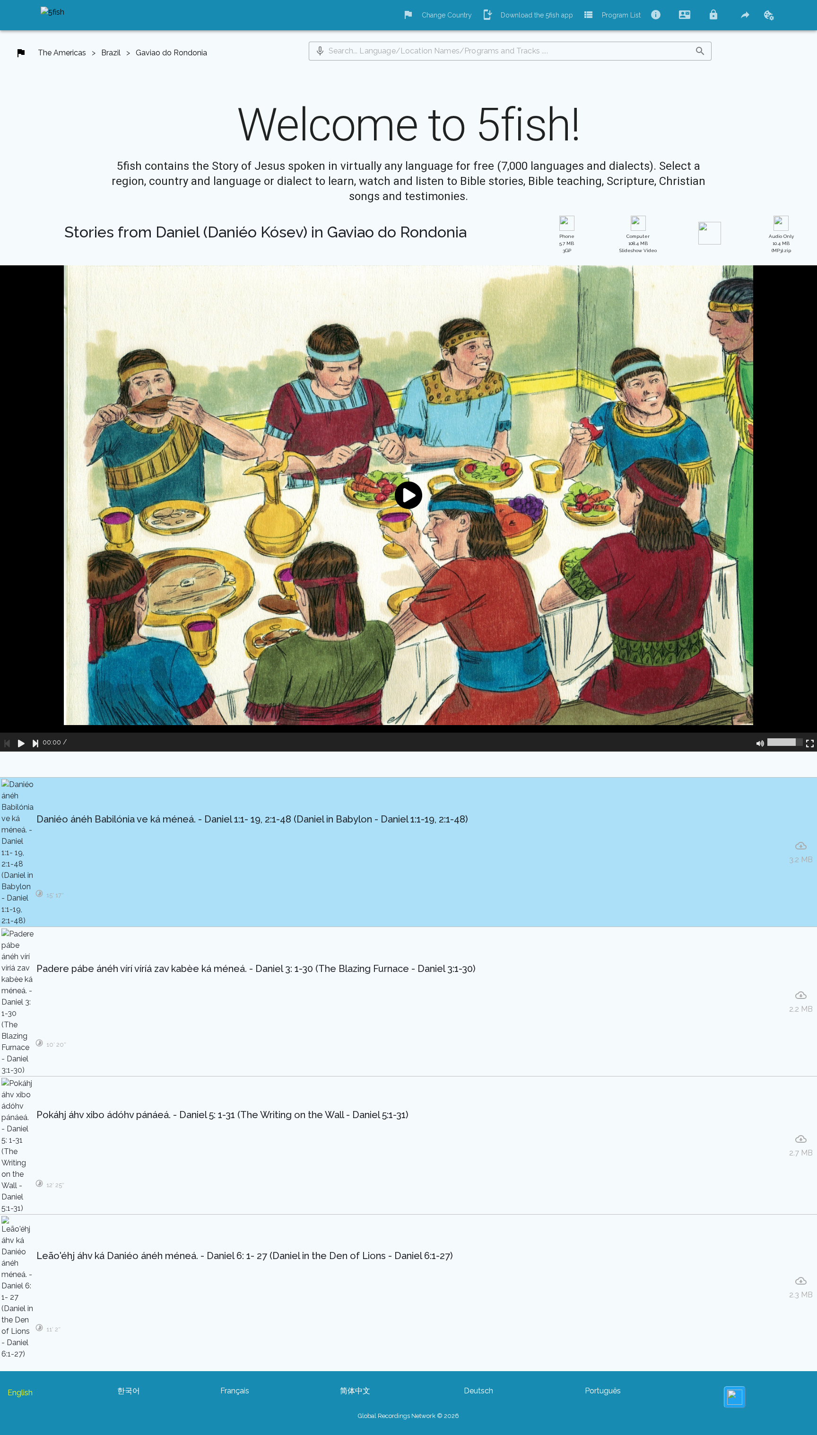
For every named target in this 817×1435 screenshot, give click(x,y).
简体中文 (355, 1390)
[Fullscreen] (810, 742)
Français (234, 1390)
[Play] (21, 742)
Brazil (111, 52)
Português (603, 1390)
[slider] (785, 742)
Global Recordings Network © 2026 (408, 1415)
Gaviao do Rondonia (171, 52)
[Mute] (760, 742)
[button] (320, 51)
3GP (566, 243)
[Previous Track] (7, 742)
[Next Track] (35, 742)
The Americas (62, 52)
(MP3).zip (781, 243)
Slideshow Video (638, 243)
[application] (408, 508)
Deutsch (478, 1390)
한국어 (128, 1390)
